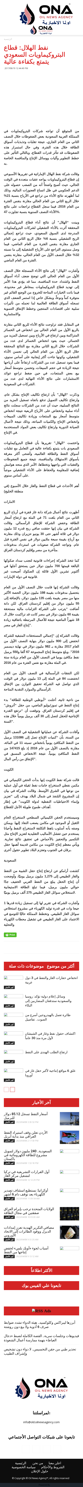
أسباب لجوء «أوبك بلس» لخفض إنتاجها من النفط (26, 1250)
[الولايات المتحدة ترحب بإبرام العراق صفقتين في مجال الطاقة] (69, 1213)
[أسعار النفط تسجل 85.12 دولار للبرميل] (69, 1118)
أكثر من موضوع (60, 966)
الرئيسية (8, 39)
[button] (77, 30)
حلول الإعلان (39, 1471)
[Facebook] (26, 1449)
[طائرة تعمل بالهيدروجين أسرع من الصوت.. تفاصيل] (13, 1019)
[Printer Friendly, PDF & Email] (10, 935)
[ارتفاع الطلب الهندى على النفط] (13, 1056)
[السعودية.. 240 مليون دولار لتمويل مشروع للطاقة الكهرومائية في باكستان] (69, 1156)
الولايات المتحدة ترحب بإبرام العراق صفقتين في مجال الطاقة (29, 1211)
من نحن (37, 1463)
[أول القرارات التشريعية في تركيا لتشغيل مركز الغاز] (69, 1176)
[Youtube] (57, 1449)
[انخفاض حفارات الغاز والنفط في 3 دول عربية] (13, 982)
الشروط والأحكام (52, 1467)
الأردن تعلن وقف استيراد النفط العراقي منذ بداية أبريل (25, 1134)
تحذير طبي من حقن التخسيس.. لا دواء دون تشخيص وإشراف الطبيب (40, 1351)
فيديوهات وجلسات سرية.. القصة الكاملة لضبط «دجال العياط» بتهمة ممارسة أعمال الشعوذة (41, 1338)
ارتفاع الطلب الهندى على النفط (46, 1052)
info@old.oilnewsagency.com (41, 1422)
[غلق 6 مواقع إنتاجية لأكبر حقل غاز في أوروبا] (13, 1075)
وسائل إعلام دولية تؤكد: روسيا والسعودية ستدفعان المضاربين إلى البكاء (48, 1000)
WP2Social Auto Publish (27, 1485)
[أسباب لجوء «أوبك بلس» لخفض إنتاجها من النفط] (69, 1253)
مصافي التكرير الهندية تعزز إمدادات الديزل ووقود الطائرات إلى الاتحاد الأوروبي (29, 1231)
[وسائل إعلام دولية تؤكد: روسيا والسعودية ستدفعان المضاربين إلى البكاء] (13, 1001)
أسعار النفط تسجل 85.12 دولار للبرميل (26, 1116)
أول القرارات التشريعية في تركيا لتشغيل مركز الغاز (26, 1174)
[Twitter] (47, 1449)
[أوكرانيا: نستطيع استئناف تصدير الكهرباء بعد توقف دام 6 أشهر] (69, 1195)
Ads (47, 1311)
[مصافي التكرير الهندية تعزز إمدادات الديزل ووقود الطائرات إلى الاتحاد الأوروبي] (69, 1232)
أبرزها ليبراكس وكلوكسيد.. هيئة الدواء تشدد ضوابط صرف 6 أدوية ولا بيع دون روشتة (39, 1324)
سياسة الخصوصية (24, 1467)
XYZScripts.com (59, 1485)
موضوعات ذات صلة (26, 966)
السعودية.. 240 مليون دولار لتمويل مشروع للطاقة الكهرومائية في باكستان (28, 1155)
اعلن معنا (55, 1463)
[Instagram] (36, 1449)
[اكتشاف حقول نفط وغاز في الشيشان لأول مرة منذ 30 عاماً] (13, 1038)
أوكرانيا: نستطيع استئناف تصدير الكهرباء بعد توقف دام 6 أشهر (26, 1192)
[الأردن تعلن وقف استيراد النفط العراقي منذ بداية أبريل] (69, 1137)
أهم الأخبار (9, 987)
